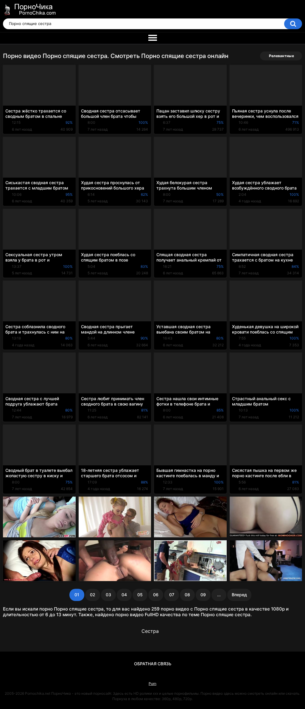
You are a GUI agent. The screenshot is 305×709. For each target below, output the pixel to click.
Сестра (150, 631)
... (219, 594)
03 (108, 594)
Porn (152, 683)
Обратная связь (152, 663)
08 (187, 594)
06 (155, 594)
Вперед (239, 594)
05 (140, 594)
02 (92, 594)
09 (203, 594)
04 (124, 594)
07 (171, 594)
